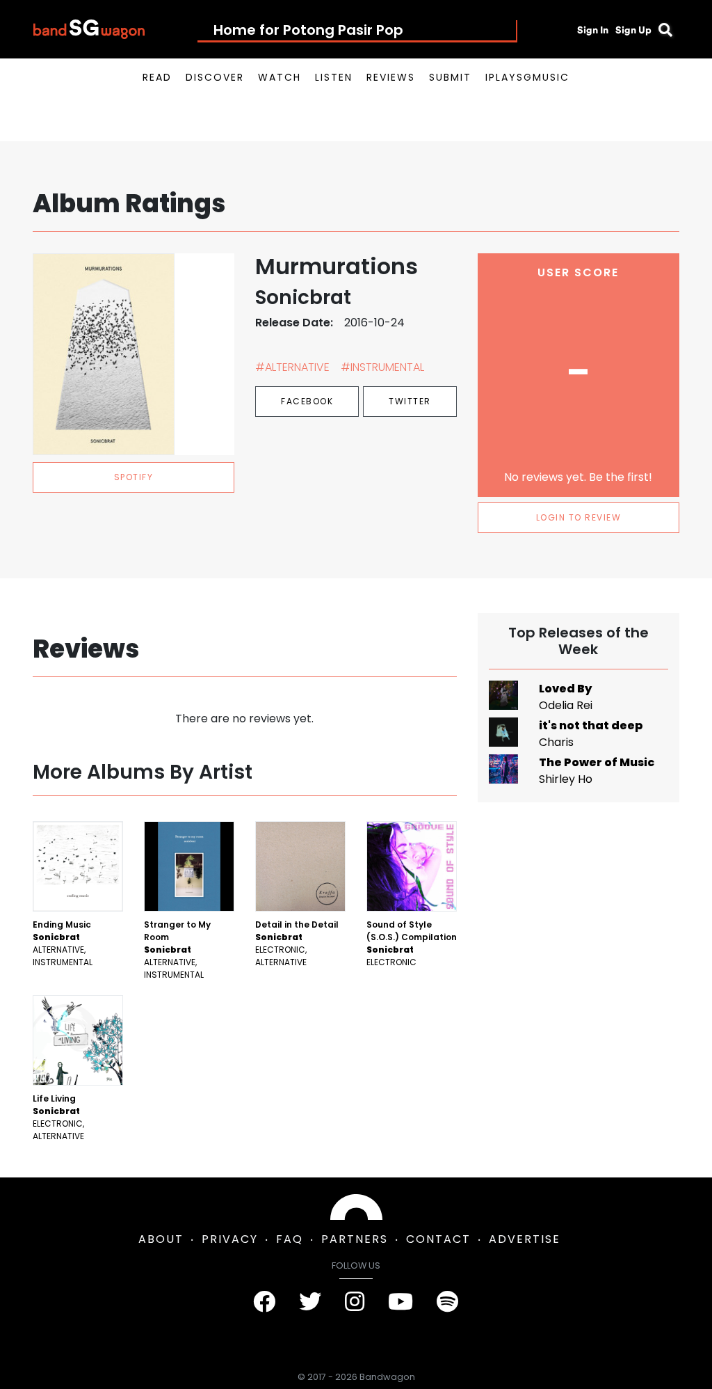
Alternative (58, 949)
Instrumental (62, 962)
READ (157, 77)
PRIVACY (230, 1239)
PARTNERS (354, 1239)
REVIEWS (390, 77)
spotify (134, 477)
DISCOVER (215, 77)
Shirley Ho (565, 779)
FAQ (289, 1239)
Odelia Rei (565, 705)
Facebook (307, 401)
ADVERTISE (524, 1239)
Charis (556, 742)
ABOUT (161, 1239)
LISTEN (334, 77)
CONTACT (438, 1239)
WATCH (279, 77)
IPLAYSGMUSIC (527, 77)
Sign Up (633, 30)
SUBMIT (450, 77)
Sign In (592, 30)
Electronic (280, 949)
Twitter (410, 401)
